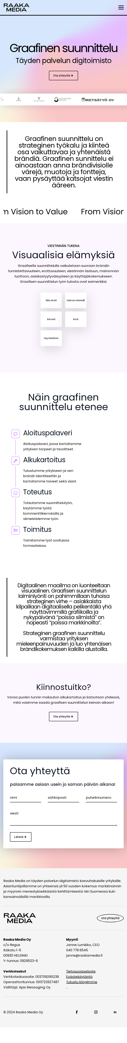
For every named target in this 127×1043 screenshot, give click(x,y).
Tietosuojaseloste (81, 971)
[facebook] (76, 1012)
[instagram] (96, 1012)
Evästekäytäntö (79, 976)
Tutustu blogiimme (81, 982)
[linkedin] (115, 1012)
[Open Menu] (121, 7)
